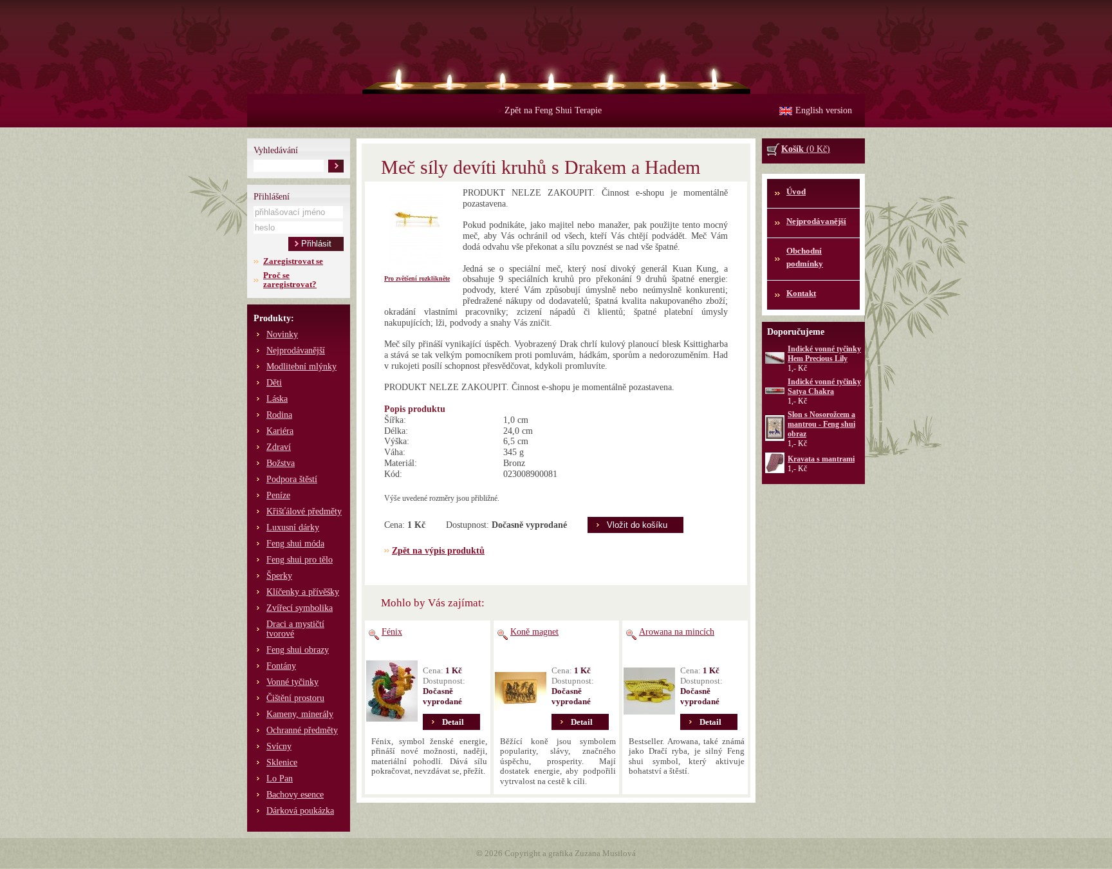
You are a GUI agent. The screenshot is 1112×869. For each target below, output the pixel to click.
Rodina (279, 415)
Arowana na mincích (676, 632)
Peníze (278, 495)
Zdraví (278, 447)
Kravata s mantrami (821, 458)
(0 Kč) (805, 149)
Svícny (279, 746)
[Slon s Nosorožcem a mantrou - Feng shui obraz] (774, 438)
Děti (274, 383)
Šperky (279, 576)
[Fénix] (392, 691)
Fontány (281, 666)
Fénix (392, 632)
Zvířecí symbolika (299, 608)
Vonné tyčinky (292, 682)
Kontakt (801, 293)
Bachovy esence (295, 794)
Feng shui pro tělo (299, 560)
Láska (277, 399)
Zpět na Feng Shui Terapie (550, 110)
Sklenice (281, 762)
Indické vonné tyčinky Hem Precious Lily (824, 353)
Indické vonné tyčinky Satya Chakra (824, 386)
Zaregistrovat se (293, 261)
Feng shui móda (295, 543)
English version (823, 110)
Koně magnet (534, 632)
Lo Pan (279, 778)
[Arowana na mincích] (649, 691)
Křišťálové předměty (304, 511)
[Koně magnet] (520, 691)
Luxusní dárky (292, 527)
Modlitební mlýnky (301, 366)
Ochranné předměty (302, 730)
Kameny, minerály (299, 714)
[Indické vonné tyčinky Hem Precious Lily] (774, 361)
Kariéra (279, 431)
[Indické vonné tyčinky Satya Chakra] (774, 391)
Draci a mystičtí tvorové (295, 629)
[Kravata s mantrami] (774, 470)
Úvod (796, 191)
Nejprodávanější (295, 350)
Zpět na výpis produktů (438, 551)
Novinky (282, 334)
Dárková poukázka (300, 811)
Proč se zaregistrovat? (290, 279)
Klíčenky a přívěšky (302, 592)
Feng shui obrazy (297, 650)
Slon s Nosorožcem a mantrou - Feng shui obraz (821, 424)
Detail (453, 722)
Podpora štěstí (291, 479)
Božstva (280, 463)
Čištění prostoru (295, 698)
